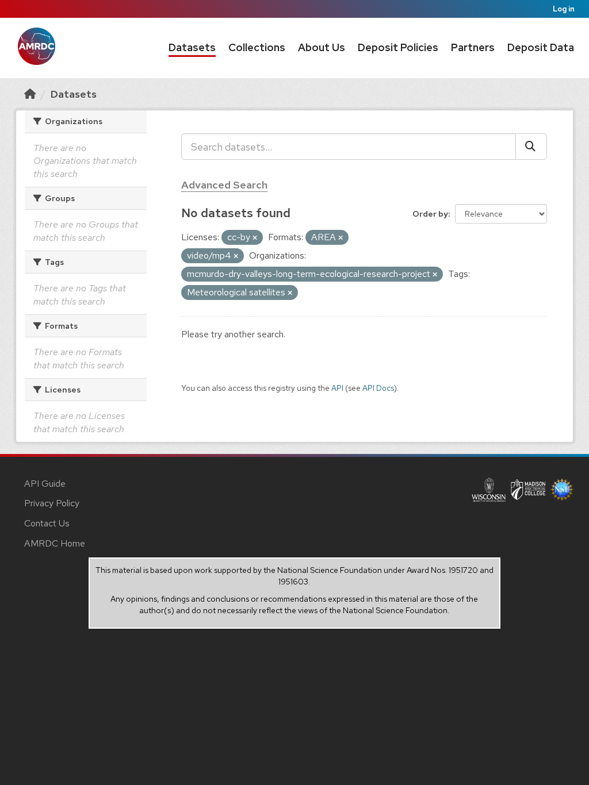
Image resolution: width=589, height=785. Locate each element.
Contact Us (47, 523)
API (337, 388)
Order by (430, 214)
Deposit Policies (398, 47)
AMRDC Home (54, 543)
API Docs (378, 388)
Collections (256, 47)
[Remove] (255, 238)
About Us (321, 47)
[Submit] (531, 146)
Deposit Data (540, 47)
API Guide (45, 484)
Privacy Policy (51, 503)
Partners (473, 47)
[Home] (30, 94)
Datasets (192, 47)
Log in (564, 9)
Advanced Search (224, 184)
